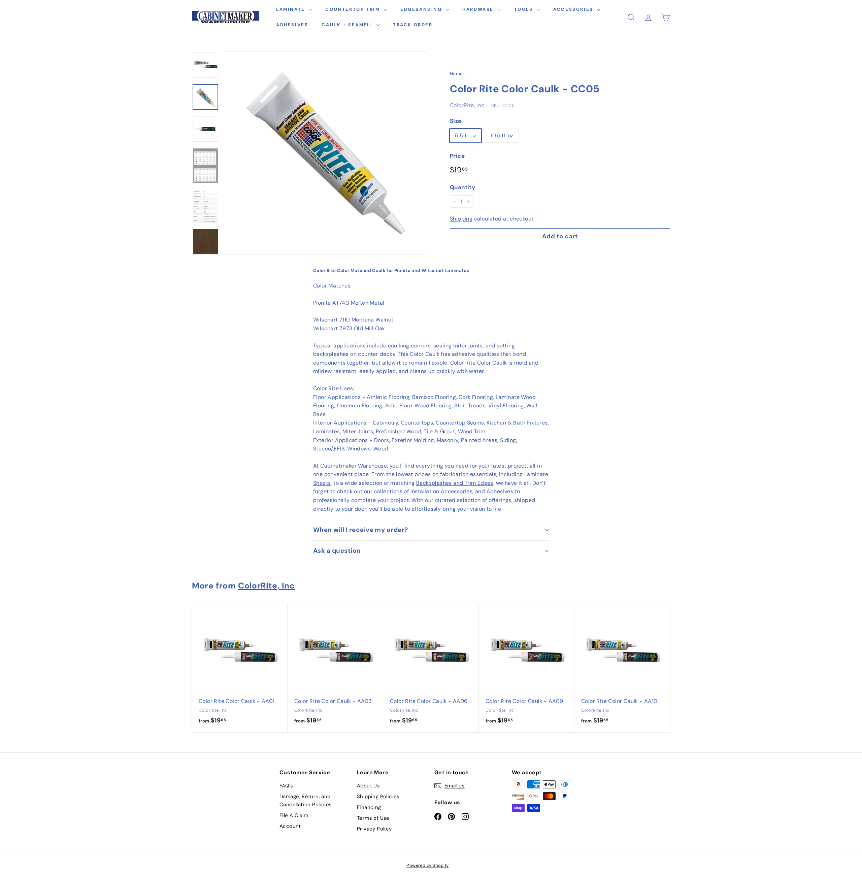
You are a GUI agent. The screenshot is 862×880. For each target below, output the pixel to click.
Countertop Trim (353, 9)
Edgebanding (422, 9)
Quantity (462, 187)
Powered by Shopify (427, 865)
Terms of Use (373, 818)
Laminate (291, 9)
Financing (369, 807)
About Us (368, 785)
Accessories (574, 9)
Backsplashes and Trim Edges (454, 482)
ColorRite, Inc (467, 105)
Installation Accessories (441, 491)
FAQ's (286, 785)
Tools (524, 9)
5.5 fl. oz (465, 135)
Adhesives (292, 25)
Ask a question (337, 550)
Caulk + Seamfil (348, 25)
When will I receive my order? (360, 530)
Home (456, 73)
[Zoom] (325, 153)
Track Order (413, 25)
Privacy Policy (374, 828)
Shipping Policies (378, 796)
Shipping (461, 218)
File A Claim (293, 815)
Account (290, 826)
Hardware (478, 9)
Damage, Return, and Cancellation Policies (305, 800)
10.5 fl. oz (501, 135)
